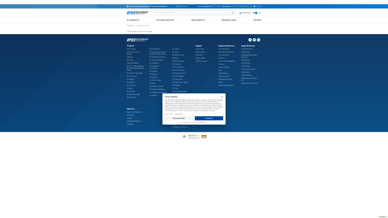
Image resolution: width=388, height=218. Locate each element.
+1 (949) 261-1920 (236, 6)
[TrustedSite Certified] (194, 136)
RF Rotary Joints (177, 79)
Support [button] (257, 20)
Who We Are (131, 115)
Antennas (130, 57)
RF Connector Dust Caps (157, 57)
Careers (129, 118)
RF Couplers (153, 71)
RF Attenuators (131, 85)
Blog (219, 70)
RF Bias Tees (131, 91)
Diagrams (221, 58)
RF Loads (175, 52)
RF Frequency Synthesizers (158, 92)
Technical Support (201, 61)
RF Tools (175, 88)
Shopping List (245, 52)
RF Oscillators (176, 64)
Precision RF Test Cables (135, 73)
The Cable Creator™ (165, 20)
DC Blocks (130, 60)
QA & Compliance (246, 75)
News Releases (223, 73)
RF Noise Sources (178, 61)
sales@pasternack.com (180, 127)
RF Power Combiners (179, 73)
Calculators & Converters (226, 52)
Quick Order (248, 6)
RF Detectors (154, 74)
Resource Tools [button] (229, 20)
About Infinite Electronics (134, 112)
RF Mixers (175, 58)
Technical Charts (223, 55)
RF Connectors (154, 63)
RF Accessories (132, 76)
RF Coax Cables (155, 49)
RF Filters (152, 83)
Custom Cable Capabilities (226, 61)
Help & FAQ (199, 55)
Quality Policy (245, 72)
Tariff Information (247, 49)
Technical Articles (224, 67)
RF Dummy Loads (155, 80)
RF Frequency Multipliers (157, 89)
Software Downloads (225, 79)
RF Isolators (153, 95)
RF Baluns (130, 88)
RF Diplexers (153, 77)
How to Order (200, 49)
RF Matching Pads (178, 55)
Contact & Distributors (134, 121)
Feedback (130, 124)
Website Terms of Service (249, 83)
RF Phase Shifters (178, 67)
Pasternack (130, 25)
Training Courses (223, 76)
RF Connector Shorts (156, 60)
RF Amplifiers (131, 82)
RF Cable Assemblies (133, 94)
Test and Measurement (179, 91)
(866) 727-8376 (215, 6)
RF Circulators (131, 97)
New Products (198, 20)
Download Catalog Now (226, 85)
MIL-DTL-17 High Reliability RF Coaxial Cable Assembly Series (135, 68)
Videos (220, 82)
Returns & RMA (200, 58)
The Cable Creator (224, 49)
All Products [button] (133, 20)
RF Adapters (131, 79)
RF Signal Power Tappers (180, 82)
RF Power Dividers (178, 76)
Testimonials (245, 60)
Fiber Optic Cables (132, 63)
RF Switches (176, 85)
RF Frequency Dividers (157, 86)
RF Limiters (175, 49)
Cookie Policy (245, 63)
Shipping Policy (200, 52)
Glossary (221, 64)
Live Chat (258, 6)
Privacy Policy (245, 66)
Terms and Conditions (248, 69)
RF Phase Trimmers (178, 70)
